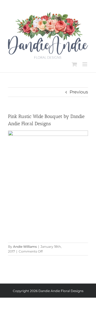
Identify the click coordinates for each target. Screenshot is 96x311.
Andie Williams (25, 247)
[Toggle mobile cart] (74, 64)
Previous (79, 92)
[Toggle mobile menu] (85, 64)
